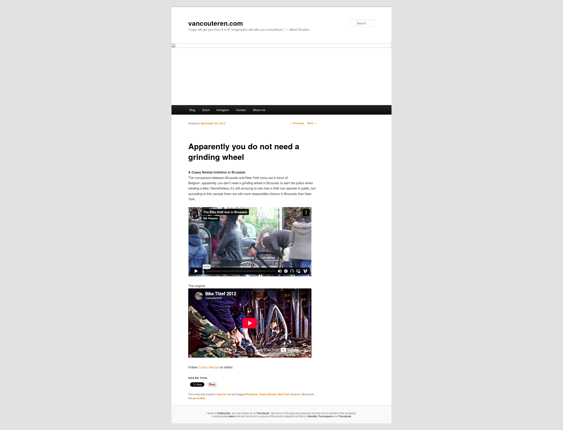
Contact (241, 110)
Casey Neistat (208, 367)
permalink (199, 398)
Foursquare (325, 416)
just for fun (224, 394)
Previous (297, 123)
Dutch (206, 110)
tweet (231, 416)
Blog (192, 110)
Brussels (252, 394)
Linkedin (312, 416)
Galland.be (223, 413)
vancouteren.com (215, 23)
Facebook (263, 413)
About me (259, 110)
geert (297, 394)
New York (284, 394)
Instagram (222, 110)
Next (312, 123)
